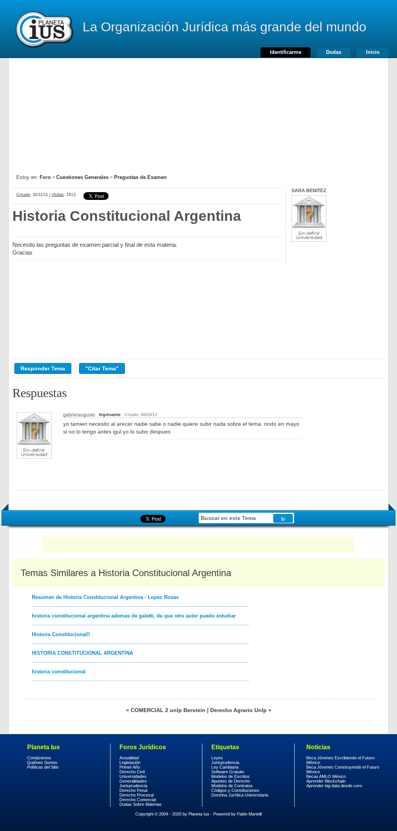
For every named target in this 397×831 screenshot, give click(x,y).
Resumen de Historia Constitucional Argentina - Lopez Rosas (105, 597)
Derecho (44, 29)
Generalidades (133, 781)
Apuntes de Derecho (230, 781)
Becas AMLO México (326, 776)
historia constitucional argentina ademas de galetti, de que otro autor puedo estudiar (134, 616)
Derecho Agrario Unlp (238, 710)
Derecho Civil (132, 771)
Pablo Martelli (249, 814)
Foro (45, 177)
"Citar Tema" (102, 368)
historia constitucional (59, 671)
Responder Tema (43, 368)
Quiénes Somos (42, 762)
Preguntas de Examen (140, 177)
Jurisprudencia (133, 785)
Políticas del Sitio (43, 767)
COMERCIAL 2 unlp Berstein (168, 710)
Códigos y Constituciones (235, 790)
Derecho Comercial (137, 799)
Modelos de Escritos (230, 776)
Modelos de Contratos (232, 785)
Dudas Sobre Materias (140, 804)
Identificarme (285, 52)
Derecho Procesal (136, 795)
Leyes (217, 757)
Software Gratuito (227, 771)
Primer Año (129, 767)
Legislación (129, 762)
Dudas (333, 52)
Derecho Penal (133, 790)
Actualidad (129, 757)
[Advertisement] (198, 112)
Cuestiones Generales (82, 177)
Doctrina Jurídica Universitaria (239, 795)
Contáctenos (39, 757)
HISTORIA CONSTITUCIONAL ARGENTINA (82, 653)
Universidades (133, 776)
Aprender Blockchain (325, 781)
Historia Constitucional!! (61, 634)
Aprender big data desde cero (334, 785)
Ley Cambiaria (224, 767)
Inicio (373, 52)
